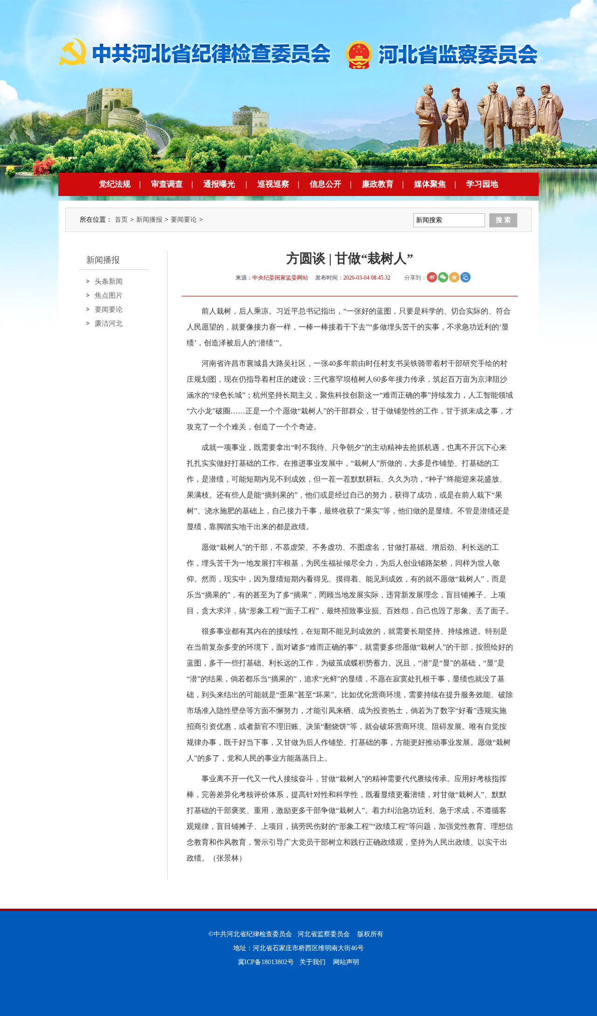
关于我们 (312, 962)
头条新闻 (109, 281)
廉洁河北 (109, 323)
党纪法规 (115, 184)
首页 (121, 219)
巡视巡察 (273, 184)
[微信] (443, 277)
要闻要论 (184, 219)
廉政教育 (378, 184)
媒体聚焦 (430, 184)
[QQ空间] (454, 277)
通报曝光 (219, 184)
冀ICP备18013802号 (266, 962)
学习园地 (482, 184)
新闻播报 (149, 219)
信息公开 (325, 184)
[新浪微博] (432, 277)
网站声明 (346, 962)
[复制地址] (465, 277)
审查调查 (167, 184)
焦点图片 (109, 295)
